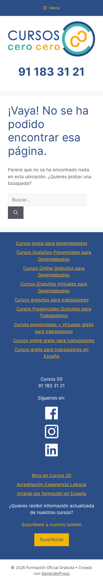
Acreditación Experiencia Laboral (51, 484)
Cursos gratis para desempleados (51, 243)
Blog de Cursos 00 (51, 475)
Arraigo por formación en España (51, 493)
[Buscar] (16, 212)
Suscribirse (51, 539)
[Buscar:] (47, 199)
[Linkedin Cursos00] (51, 450)
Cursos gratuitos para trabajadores (52, 300)
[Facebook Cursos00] (51, 413)
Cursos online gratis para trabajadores (54, 340)
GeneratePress (55, 573)
